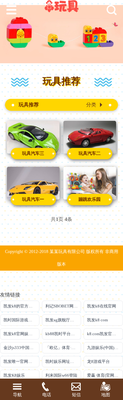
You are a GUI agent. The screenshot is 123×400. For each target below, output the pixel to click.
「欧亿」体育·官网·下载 (63, 347)
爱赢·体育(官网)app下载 (105, 375)
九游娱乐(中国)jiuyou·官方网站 (105, 347)
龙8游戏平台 (98, 361)
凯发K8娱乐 (14, 375)
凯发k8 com (97, 320)
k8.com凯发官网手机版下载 (105, 333)
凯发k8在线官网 (101, 306)
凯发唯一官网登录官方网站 (21, 361)
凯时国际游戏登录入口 (21, 320)
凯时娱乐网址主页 (61, 361)
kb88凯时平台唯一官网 (63, 333)
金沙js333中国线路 (20, 347)
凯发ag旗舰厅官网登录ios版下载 (63, 320)
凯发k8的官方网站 (20, 306)
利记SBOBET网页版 (63, 306)
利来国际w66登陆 (61, 375)
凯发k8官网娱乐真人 (21, 333)
